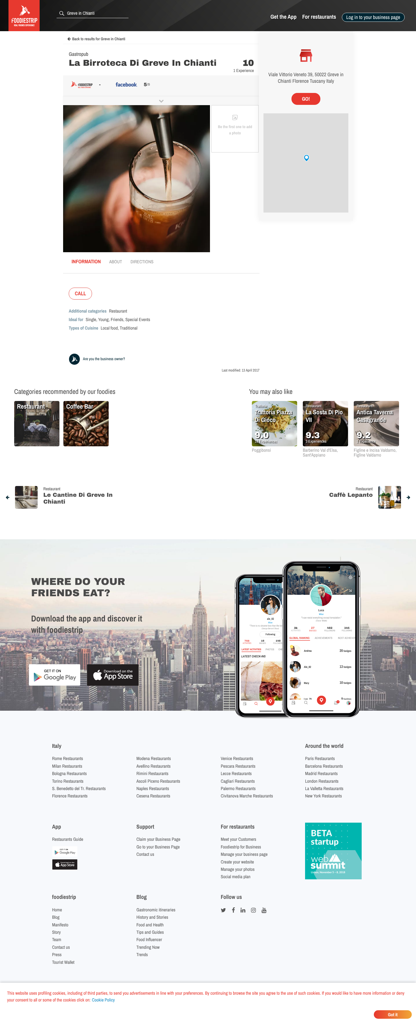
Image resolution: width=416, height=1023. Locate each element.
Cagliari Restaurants (238, 781)
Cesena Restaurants (153, 796)
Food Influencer (149, 939)
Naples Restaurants (152, 788)
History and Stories (152, 917)
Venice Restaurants (237, 758)
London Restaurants (321, 781)
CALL (80, 293)
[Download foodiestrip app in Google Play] (54, 684)
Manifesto (60, 925)
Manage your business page (244, 854)
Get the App (284, 17)
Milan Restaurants (67, 766)
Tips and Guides (150, 932)
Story (56, 932)
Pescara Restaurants (238, 766)
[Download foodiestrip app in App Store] (112, 685)
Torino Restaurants (67, 781)
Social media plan (235, 876)
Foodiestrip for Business (241, 847)
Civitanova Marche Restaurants (247, 796)
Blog (55, 917)
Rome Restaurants (67, 758)
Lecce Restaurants (236, 773)
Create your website (237, 862)
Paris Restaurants (320, 758)
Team (56, 939)
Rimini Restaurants (152, 773)
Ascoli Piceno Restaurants (158, 781)
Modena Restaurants (153, 758)
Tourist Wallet (63, 962)
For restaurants (319, 17)
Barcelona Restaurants (324, 766)
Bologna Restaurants (69, 773)
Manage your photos (238, 869)
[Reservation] (65, 855)
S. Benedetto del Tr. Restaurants (79, 788)
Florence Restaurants (69, 796)
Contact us (145, 854)
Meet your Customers (238, 839)
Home (57, 910)
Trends (142, 954)
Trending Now (148, 947)
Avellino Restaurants (153, 766)
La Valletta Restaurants (324, 788)
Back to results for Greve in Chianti (98, 39)
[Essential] (65, 868)
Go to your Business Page (158, 847)
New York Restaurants (323, 796)
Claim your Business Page (158, 839)
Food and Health (150, 925)
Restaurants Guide (67, 839)
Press (57, 954)
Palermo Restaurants (238, 788)
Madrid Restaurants (321, 773)
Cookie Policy (103, 1000)
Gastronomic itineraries (155, 910)
